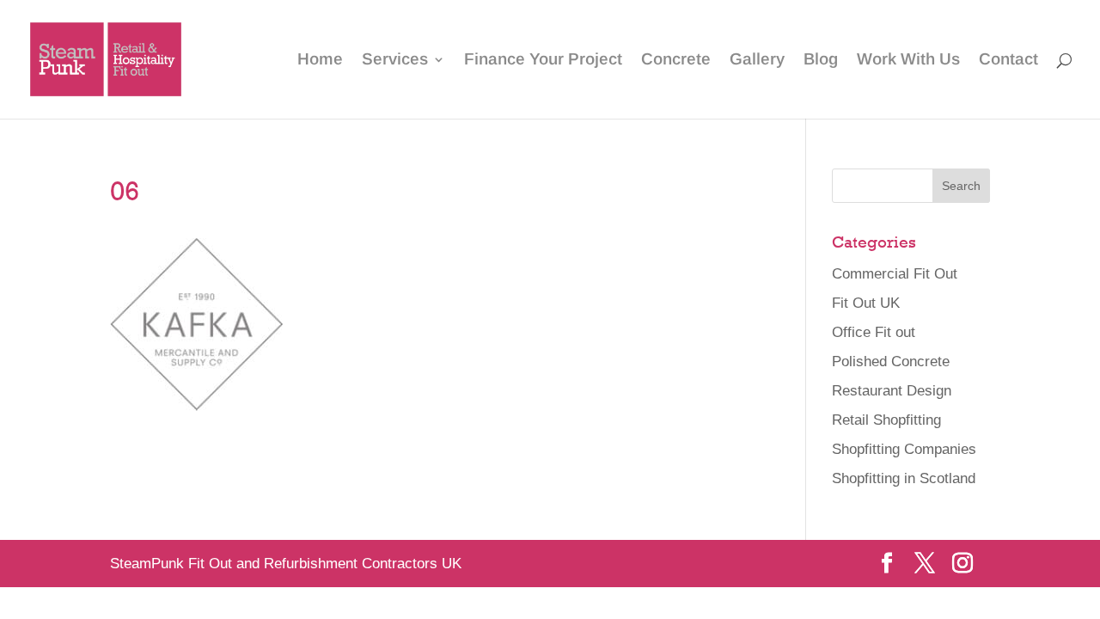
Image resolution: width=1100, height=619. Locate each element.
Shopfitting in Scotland (903, 478)
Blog (821, 60)
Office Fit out (873, 332)
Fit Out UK (866, 303)
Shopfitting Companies (904, 449)
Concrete (676, 60)
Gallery (757, 60)
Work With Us (908, 60)
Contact (1008, 60)
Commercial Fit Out (894, 274)
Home (320, 60)
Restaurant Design (891, 391)
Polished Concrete (891, 361)
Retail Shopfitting (886, 420)
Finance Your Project (543, 60)
